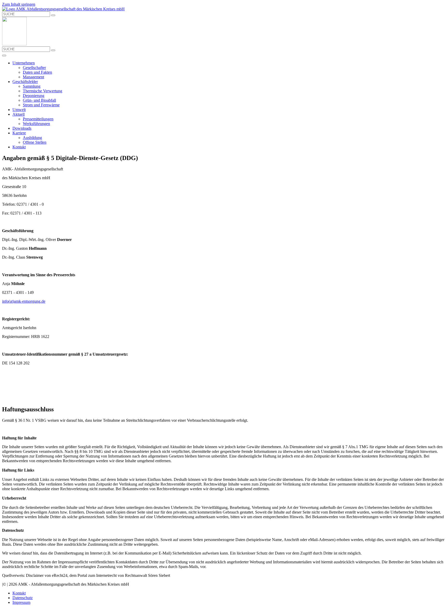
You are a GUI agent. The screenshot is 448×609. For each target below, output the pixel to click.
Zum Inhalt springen (18, 4)
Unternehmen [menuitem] (23, 63)
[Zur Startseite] (63, 9)
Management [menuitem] (33, 77)
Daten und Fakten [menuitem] (37, 72)
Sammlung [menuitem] (31, 86)
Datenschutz (22, 598)
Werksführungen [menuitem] (36, 123)
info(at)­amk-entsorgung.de (23, 301)
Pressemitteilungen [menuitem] (38, 119)
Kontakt (19, 593)
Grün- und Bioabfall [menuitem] (39, 100)
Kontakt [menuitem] (19, 147)
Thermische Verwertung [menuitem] (42, 91)
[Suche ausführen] (53, 15)
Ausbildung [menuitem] (32, 137)
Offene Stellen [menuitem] (34, 142)
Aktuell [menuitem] (18, 114)
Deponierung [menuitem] (33, 95)
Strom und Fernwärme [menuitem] (41, 105)
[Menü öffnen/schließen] (4, 55)
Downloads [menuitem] (21, 128)
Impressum (21, 602)
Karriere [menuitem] (19, 133)
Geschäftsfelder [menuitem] (25, 81)
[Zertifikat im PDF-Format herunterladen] (14, 44)
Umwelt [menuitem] (19, 109)
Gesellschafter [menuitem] (34, 67)
